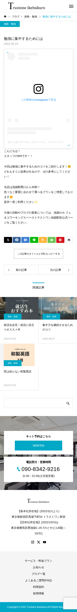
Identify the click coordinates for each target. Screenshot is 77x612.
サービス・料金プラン (38, 560)
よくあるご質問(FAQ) (38, 580)
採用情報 (38, 593)
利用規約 (38, 586)
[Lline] (34, 240)
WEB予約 (38, 445)
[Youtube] (44, 542)
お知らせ (38, 567)
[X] (38, 542)
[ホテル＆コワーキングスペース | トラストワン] (27, 6)
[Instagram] (33, 542)
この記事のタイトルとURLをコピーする (38, 253)
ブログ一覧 (38, 573)
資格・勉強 (10, 24)
